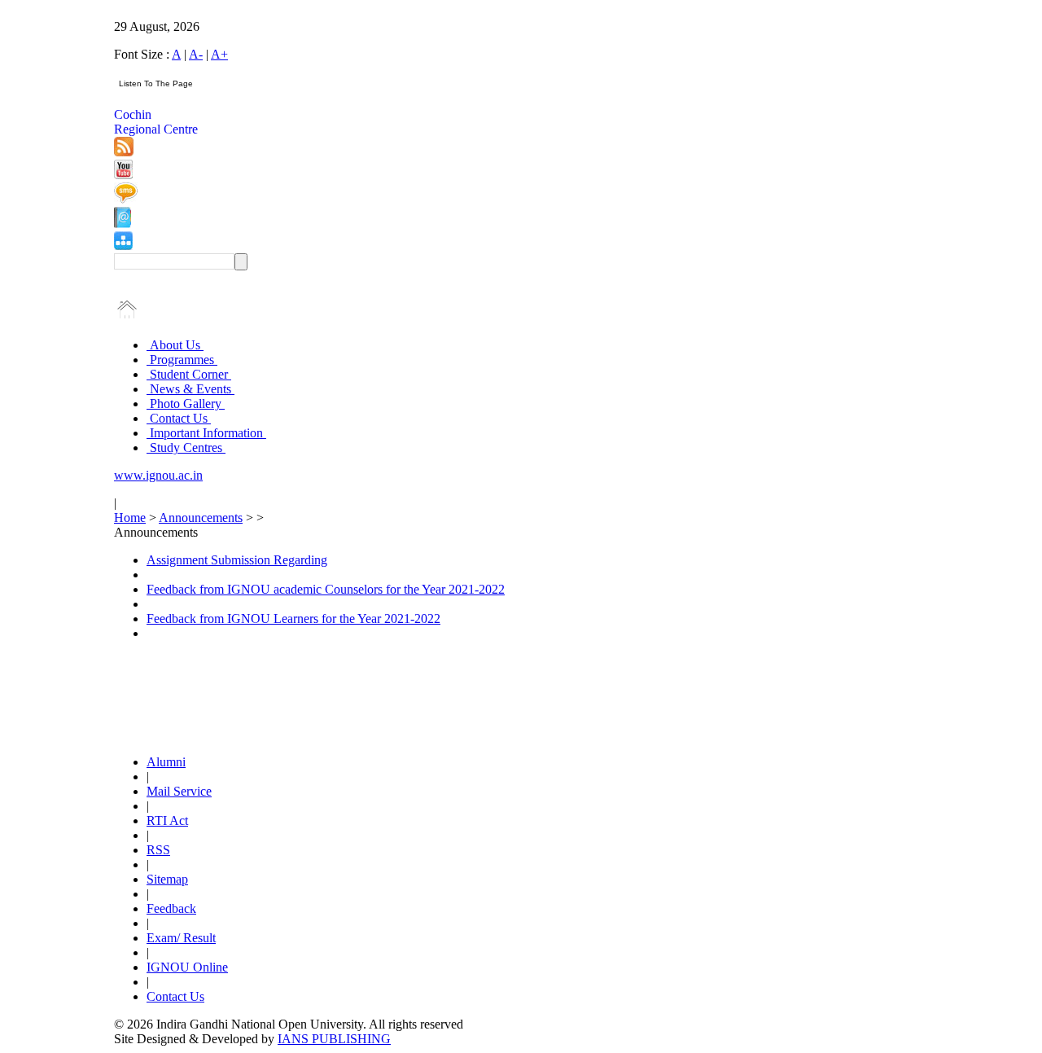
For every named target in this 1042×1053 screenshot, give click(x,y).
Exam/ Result (181, 938)
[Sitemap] (123, 245)
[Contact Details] (122, 223)
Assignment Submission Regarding (237, 560)
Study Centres (186, 447)
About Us (175, 345)
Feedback (171, 908)
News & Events (190, 389)
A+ (219, 54)
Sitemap (167, 879)
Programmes (182, 359)
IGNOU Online (187, 967)
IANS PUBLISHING (334, 1039)
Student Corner (189, 374)
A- (196, 54)
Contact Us (179, 418)
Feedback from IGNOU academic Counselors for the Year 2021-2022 (326, 589)
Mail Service (179, 791)
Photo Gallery (186, 403)
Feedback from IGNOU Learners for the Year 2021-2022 (293, 618)
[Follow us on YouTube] (123, 175)
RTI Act (167, 820)
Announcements (201, 517)
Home (130, 517)
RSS (158, 850)
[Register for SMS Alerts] (126, 199)
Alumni (166, 762)
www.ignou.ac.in (158, 475)
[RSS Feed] (124, 152)
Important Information (206, 433)
